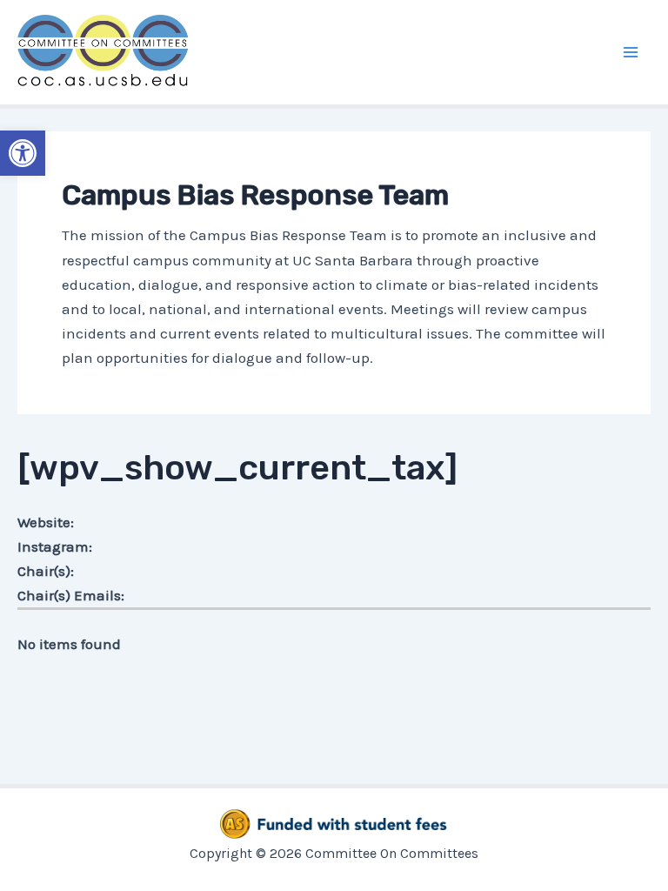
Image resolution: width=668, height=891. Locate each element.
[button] (22, 153)
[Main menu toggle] (631, 52)
